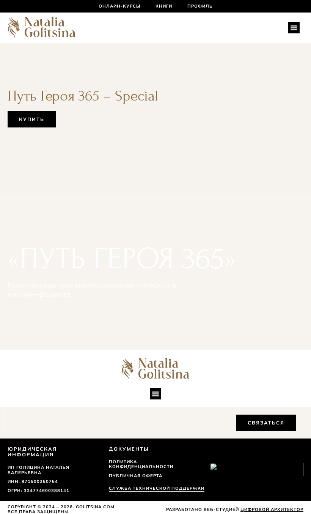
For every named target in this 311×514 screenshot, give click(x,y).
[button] (294, 27)
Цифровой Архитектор (271, 509)
